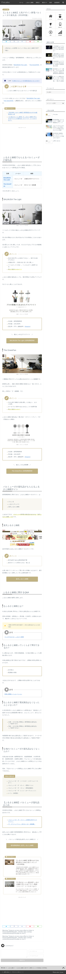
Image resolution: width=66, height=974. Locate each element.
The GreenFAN (34, 65)
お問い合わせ (6, 972)
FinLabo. (6, 2)
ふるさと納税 (29, 2)
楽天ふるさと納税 (22, 579)
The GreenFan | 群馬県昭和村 (22, 471)
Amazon (27, 326)
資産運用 (57, 2)
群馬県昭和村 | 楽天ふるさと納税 (22, 845)
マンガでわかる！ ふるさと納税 (14, 637)
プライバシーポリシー (17, 972)
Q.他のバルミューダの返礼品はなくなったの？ (26, 80)
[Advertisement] (22, 140)
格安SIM (44, 2)
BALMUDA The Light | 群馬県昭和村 (22, 340)
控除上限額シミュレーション (13, 694)
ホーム (21, 2)
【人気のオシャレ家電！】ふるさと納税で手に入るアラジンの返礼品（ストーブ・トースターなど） (22, 118)
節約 (50, 2)
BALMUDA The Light (20, 65)
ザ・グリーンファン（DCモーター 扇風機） (21, 824)
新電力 (38, 2)
